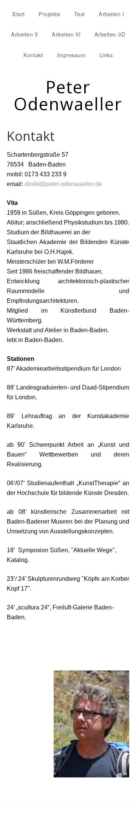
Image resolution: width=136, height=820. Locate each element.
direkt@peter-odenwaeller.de (63, 184)
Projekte (49, 14)
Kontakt (33, 55)
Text (79, 14)
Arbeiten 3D (109, 34)
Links (106, 55)
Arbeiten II (24, 34)
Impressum (71, 55)
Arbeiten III (66, 34)
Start (18, 14)
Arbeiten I (111, 14)
